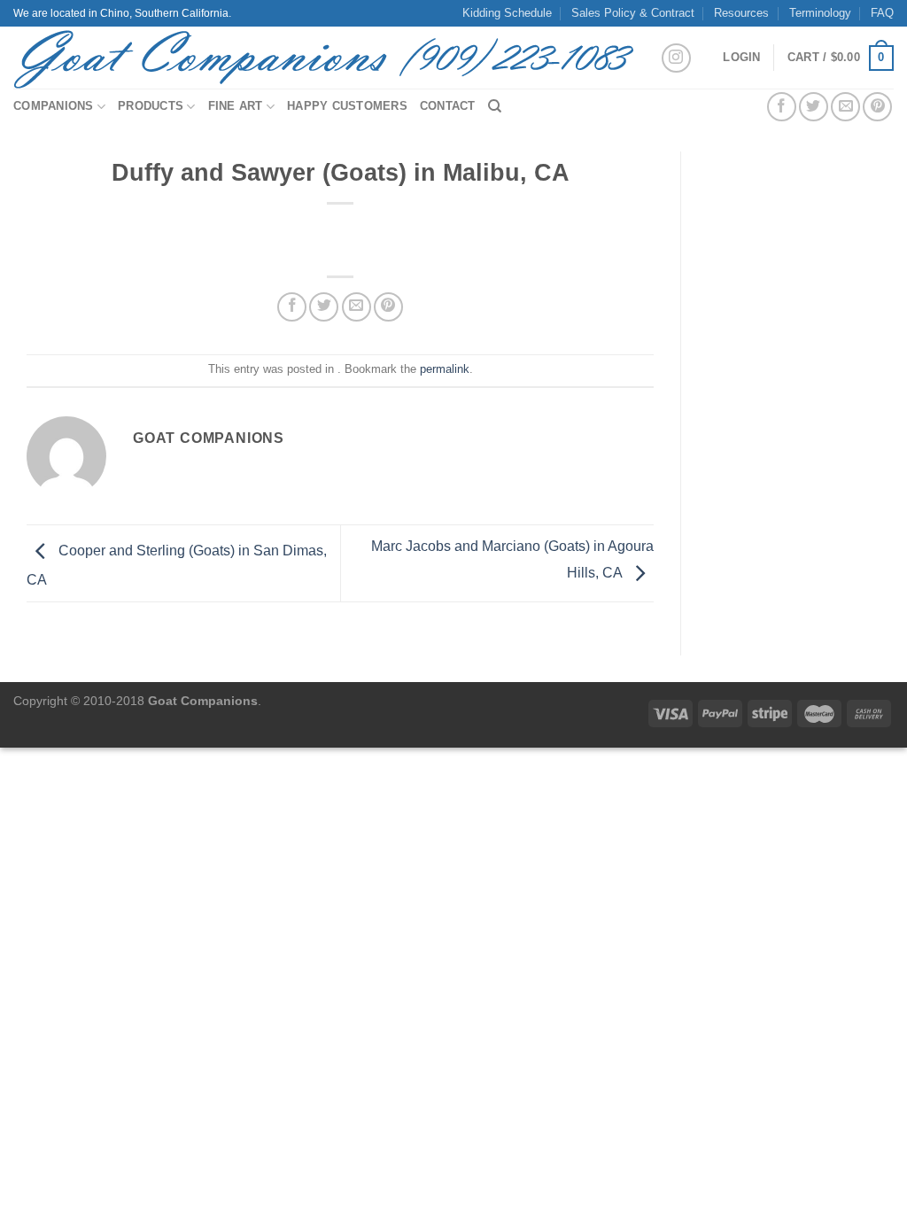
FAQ (882, 12)
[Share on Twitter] (813, 106)
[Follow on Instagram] (676, 58)
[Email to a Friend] (845, 106)
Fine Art (235, 105)
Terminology (820, 12)
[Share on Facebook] (781, 106)
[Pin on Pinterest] (877, 106)
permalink (444, 369)
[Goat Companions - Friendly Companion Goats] (323, 58)
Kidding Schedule (507, 12)
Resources (741, 12)
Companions (53, 105)
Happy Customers (347, 105)
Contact (448, 105)
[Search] (494, 106)
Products (150, 105)
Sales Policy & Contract (632, 12)
